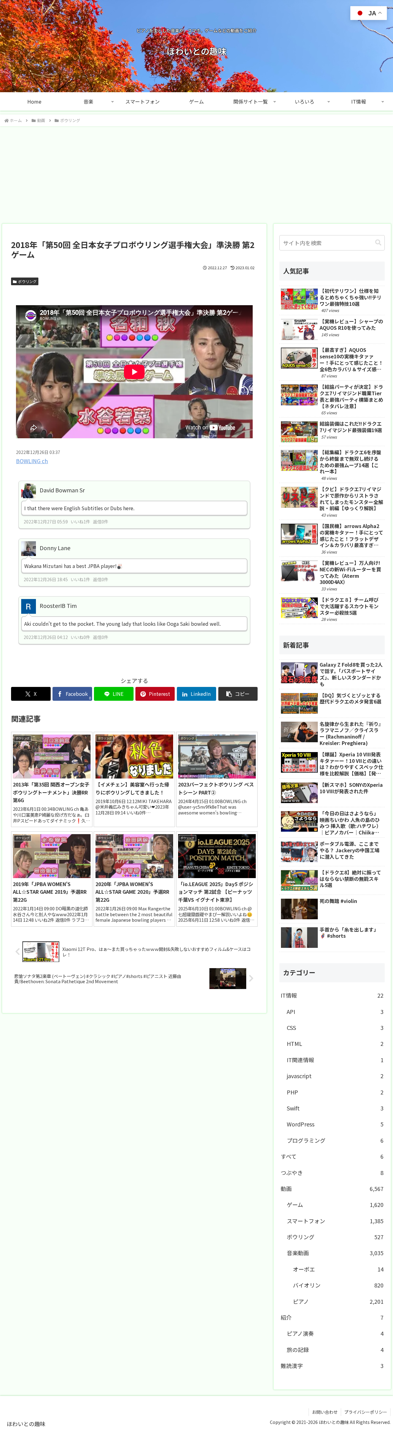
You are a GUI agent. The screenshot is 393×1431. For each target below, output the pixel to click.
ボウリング (27, 281)
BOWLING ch (32, 461)
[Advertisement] (196, 173)
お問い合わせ (325, 1412)
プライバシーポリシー (365, 1412)
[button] (238, 694)
